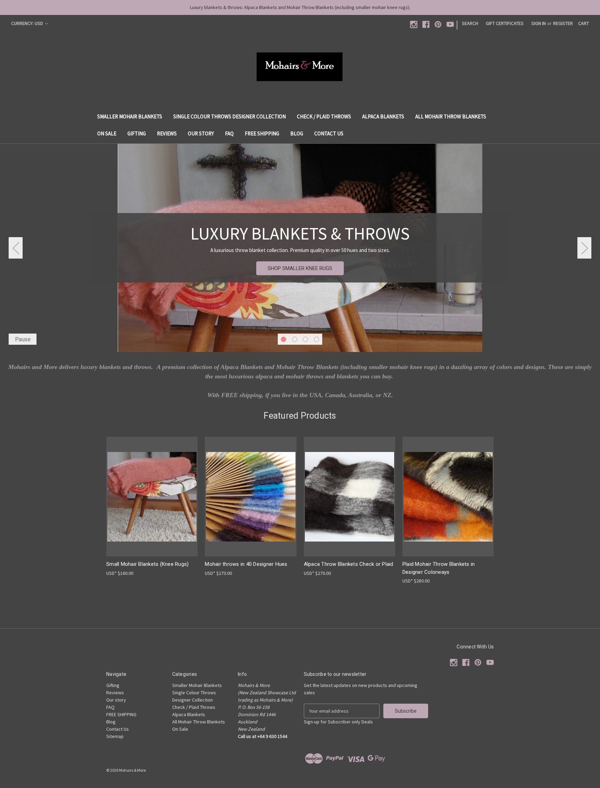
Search (470, 23)
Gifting (136, 133)
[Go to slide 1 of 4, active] (283, 339)
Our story (201, 133)
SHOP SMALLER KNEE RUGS (300, 268)
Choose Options (152, 502)
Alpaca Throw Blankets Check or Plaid (348, 564)
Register (563, 23)
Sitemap (115, 736)
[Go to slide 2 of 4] (294, 339)
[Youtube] (450, 24)
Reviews (167, 133)
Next (584, 247)
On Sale (106, 133)
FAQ (229, 133)
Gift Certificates (505, 23)
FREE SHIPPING (262, 133)
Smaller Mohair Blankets (129, 116)
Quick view (146, 490)
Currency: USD (27, 23)
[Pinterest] (438, 24)
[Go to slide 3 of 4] (305, 339)
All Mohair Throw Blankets (450, 116)
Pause (23, 339)
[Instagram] (413, 24)
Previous (16, 247)
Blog (296, 133)
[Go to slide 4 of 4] (316, 339)
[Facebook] (426, 24)
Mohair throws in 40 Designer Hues (246, 564)
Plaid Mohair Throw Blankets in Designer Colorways (438, 568)
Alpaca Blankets (383, 116)
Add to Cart (349, 502)
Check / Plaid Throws (324, 116)
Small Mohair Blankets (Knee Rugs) (147, 564)
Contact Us (328, 133)
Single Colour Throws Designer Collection (229, 116)
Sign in (538, 23)
